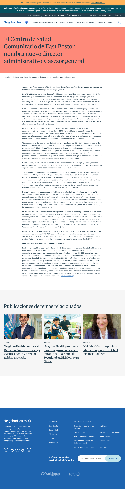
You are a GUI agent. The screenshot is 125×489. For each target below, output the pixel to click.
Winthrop (53, 434)
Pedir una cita (105, 436)
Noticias (7, 77)
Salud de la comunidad (85, 22)
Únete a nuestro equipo (76, 15)
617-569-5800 (36, 16)
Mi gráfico (92, 15)
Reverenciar (54, 442)
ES (118, 15)
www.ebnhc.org (67, 276)
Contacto (104, 447)
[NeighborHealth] (16, 22)
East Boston (54, 426)
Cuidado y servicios (66, 22)
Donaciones (106, 15)
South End (53, 430)
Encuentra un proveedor (54, 15)
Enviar (112, 458)
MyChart (103, 426)
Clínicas (100, 22)
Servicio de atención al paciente (44, 22)
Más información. (98, 3)
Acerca (110, 22)
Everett (52, 438)
